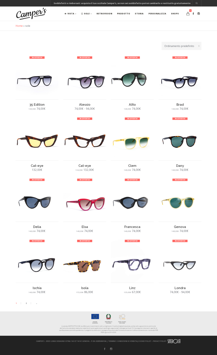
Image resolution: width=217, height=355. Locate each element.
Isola (84, 288)
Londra (180, 288)
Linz (132, 288)
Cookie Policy (144, 341)
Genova (180, 227)
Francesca (132, 227)
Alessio (84, 104)
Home (19, 26)
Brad (180, 104)
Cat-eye (37, 166)
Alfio (132, 104)
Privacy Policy (159, 341)
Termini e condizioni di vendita (122, 341)
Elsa (84, 227)
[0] (188, 14)
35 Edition (37, 104)
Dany (180, 166)
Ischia (37, 288)
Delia (37, 227)
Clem (132, 166)
